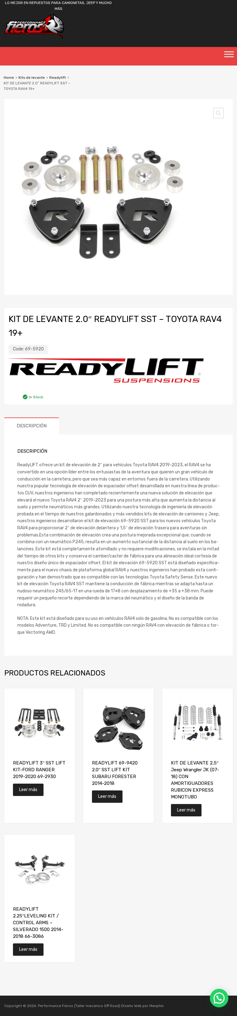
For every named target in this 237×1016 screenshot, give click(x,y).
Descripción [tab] (32, 426)
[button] (218, 113)
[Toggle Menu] (229, 56)
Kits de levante (32, 77)
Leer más (28, 789)
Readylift (57, 77)
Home (9, 77)
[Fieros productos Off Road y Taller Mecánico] (34, 39)
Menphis (156, 1006)
